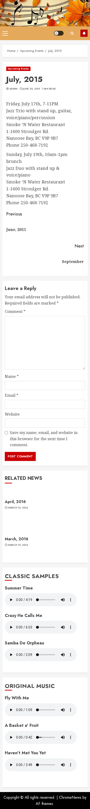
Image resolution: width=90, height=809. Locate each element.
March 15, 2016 (18, 507)
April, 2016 (15, 501)
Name (12, 376)
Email (11, 395)
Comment (15, 311)
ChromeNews (70, 797)
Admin (13, 89)
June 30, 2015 (31, 89)
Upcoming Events (18, 68)
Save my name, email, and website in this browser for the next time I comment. (44, 438)
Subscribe (84, 33)
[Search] (72, 33)
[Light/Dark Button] (59, 33)
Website (12, 414)
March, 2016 (16, 539)
